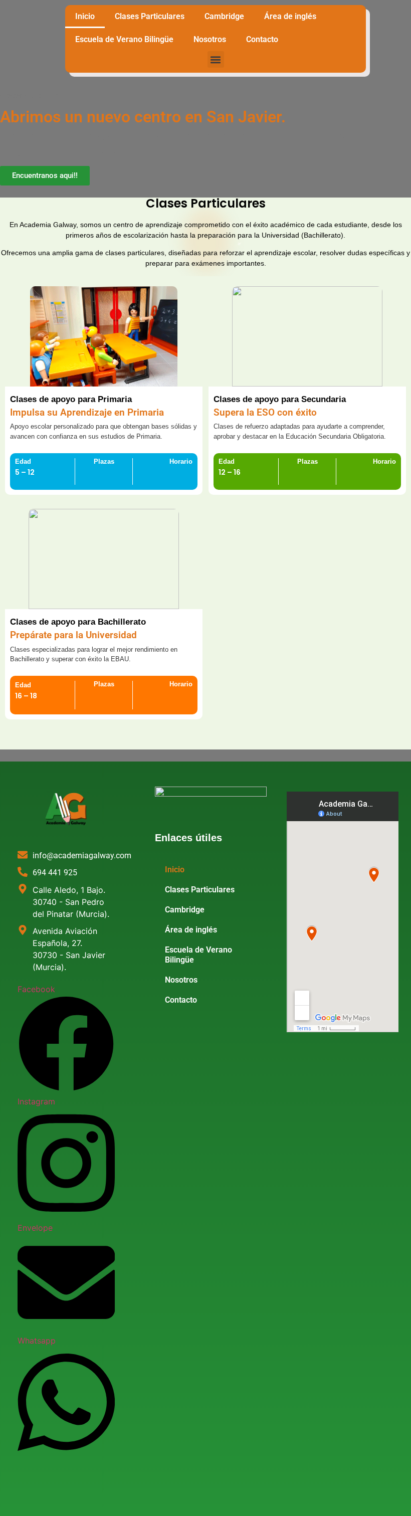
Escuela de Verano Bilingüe (124, 39)
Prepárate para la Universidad (73, 635)
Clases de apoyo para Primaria (71, 399)
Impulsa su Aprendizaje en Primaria (87, 412)
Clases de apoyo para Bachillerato (78, 622)
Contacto (262, 39)
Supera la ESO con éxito (265, 412)
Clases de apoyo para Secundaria (280, 399)
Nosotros (209, 39)
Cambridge (224, 16)
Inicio (85, 16)
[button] (216, 59)
